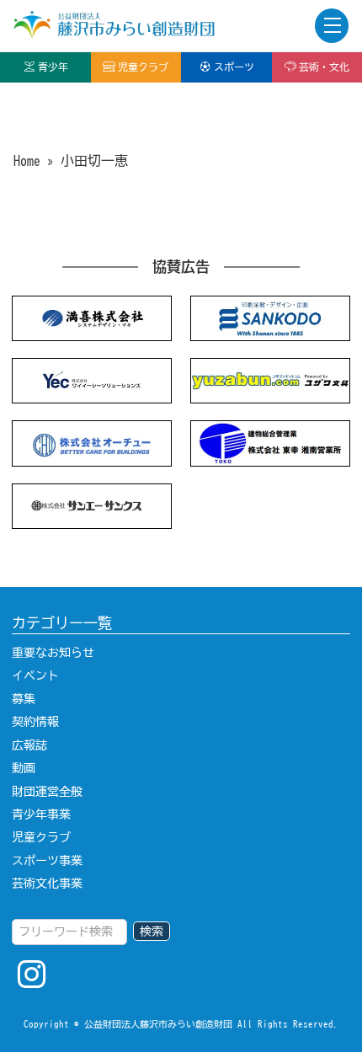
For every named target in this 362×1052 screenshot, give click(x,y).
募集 (23, 699)
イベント (35, 675)
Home (26, 161)
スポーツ (234, 66)
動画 (23, 768)
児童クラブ (143, 66)
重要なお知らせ (53, 653)
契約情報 (35, 722)
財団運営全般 (47, 792)
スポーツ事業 (47, 861)
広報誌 (29, 745)
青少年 (53, 66)
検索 (151, 931)
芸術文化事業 (47, 883)
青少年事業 (41, 814)
